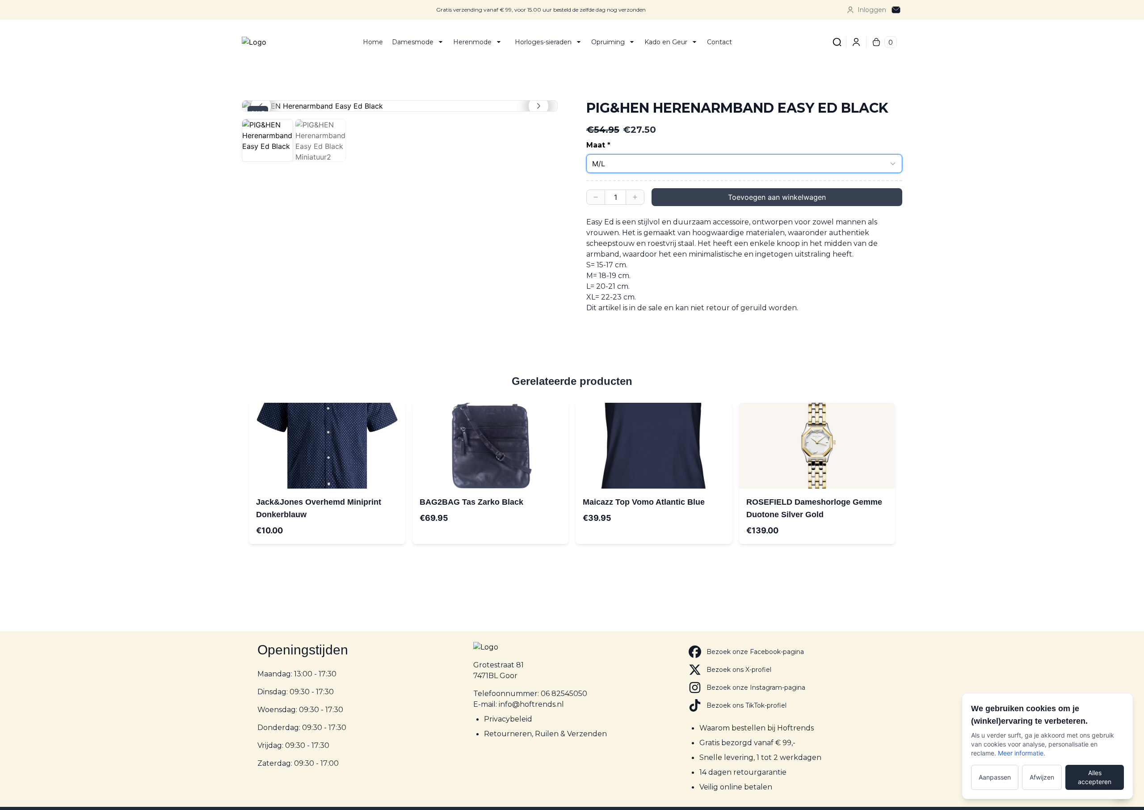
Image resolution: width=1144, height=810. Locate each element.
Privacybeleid (508, 719)
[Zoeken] (837, 42)
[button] (399, 106)
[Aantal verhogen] (635, 197)
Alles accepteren (1094, 777)
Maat (595, 145)
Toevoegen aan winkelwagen (777, 197)
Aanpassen (995, 777)
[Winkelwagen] (876, 42)
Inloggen (872, 10)
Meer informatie (1020, 753)
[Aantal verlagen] (596, 197)
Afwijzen (1042, 777)
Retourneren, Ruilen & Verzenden (545, 734)
